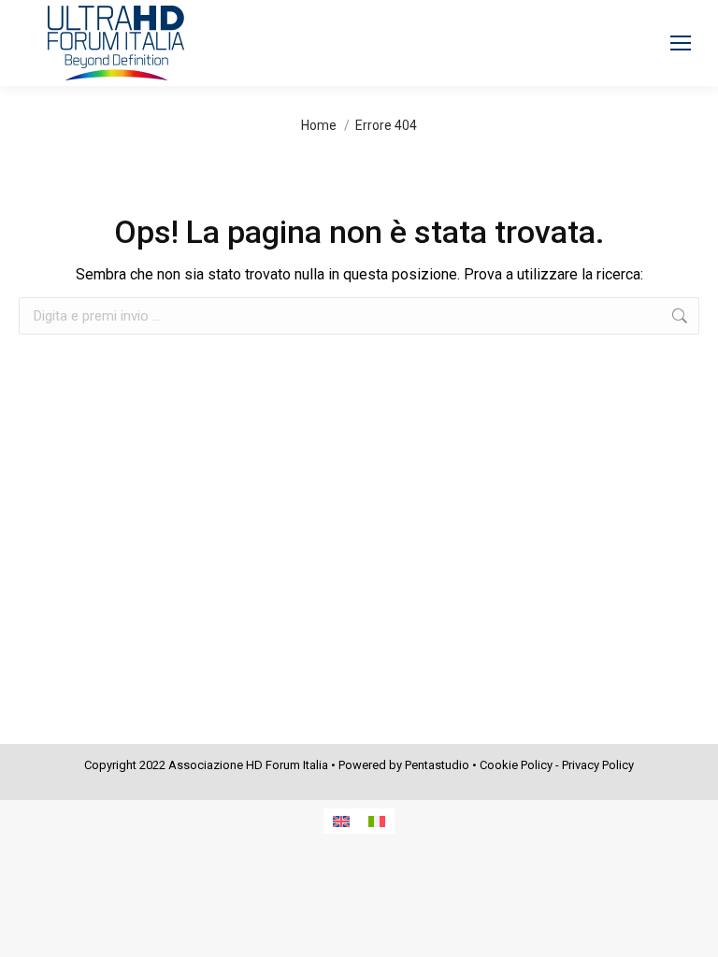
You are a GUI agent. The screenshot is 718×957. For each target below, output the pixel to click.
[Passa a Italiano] (377, 821)
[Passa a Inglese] (341, 821)
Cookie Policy (516, 765)
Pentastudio (437, 765)
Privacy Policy (598, 765)
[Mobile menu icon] (680, 43)
